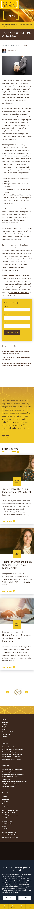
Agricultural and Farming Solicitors (13, 749)
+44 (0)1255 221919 (11, 832)
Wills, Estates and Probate (10, 784)
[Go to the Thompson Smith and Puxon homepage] (9, 4)
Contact (4, 736)
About (4, 729)
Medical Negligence (8, 772)
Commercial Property (9, 752)
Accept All (10, 898)
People (4, 727)
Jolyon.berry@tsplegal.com (19, 292)
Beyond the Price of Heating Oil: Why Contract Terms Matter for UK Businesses (16, 637)
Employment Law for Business (11, 759)
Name (6, 306)
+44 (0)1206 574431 (11, 810)
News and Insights (8, 732)
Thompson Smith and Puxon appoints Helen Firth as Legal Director (17, 564)
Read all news (9, 452)
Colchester (5, 793)
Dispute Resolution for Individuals (13, 774)
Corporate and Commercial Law (12, 754)
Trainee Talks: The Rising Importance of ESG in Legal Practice (16, 492)
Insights (14, 24)
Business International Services (12, 747)
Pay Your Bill (6, 734)
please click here (11, 892)
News (9, 24)
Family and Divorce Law (9, 776)
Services (5, 722)
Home (4, 24)
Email (6, 314)
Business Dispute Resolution (11, 756)
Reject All (24, 898)
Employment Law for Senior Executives (14, 781)
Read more (7, 521)
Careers (4, 724)
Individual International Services (12, 769)
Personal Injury (6, 779)
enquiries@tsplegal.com (10, 815)
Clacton (4, 817)
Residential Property (8, 786)
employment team (12, 276)
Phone (6, 323)
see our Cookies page (16, 888)
